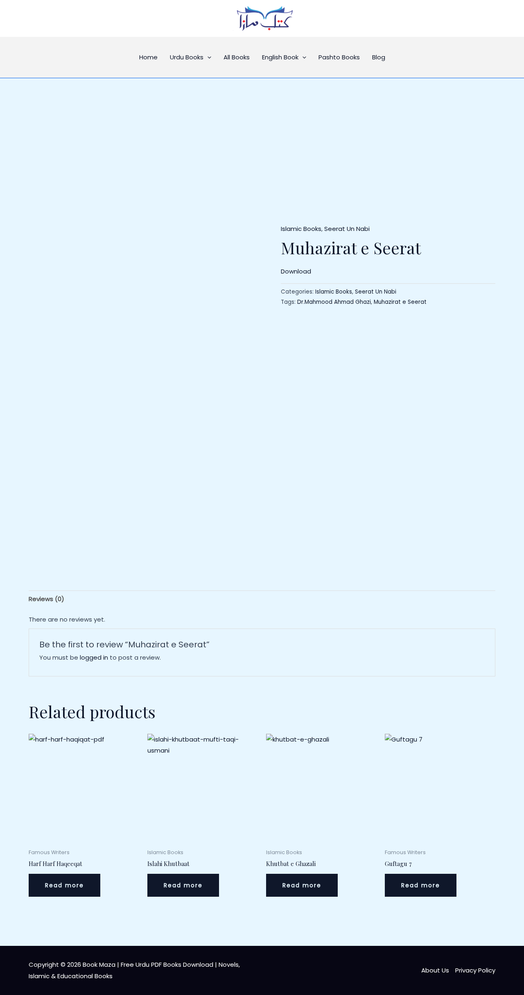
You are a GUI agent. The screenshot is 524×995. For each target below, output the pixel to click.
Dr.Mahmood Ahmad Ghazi (334, 302)
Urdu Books (186, 57)
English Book (280, 57)
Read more (64, 885)
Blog (378, 57)
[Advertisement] (262, 139)
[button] (207, 57)
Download (296, 271)
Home (148, 57)
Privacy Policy (475, 970)
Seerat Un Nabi (347, 228)
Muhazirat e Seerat (400, 302)
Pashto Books (339, 57)
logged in (94, 657)
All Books (237, 57)
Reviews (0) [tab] (46, 599)
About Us (435, 970)
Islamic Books (301, 228)
